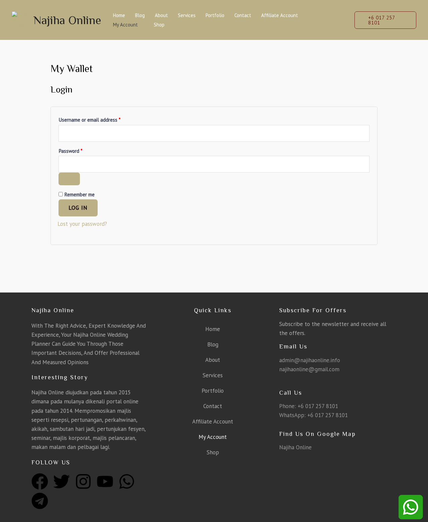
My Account (125, 24)
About (161, 15)
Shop (159, 24)
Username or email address (99, 119)
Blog (140, 15)
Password (80, 150)
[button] (385, 20)
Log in (78, 207)
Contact (242, 15)
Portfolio (215, 15)
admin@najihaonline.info (309, 360)
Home (119, 15)
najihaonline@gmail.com (309, 369)
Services (187, 15)
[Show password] (69, 179)
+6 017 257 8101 (318, 406)
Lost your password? (82, 223)
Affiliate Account (279, 15)
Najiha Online (67, 20)
